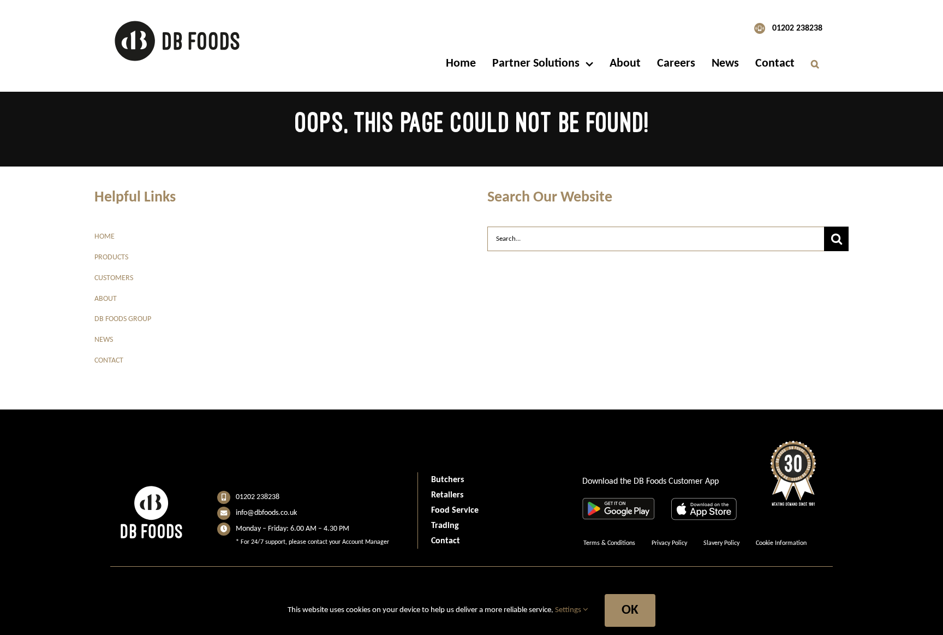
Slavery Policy (721, 543)
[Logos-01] (177, 19)
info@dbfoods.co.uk (266, 513)
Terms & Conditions (609, 543)
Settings (569, 610)
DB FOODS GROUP (122, 319)
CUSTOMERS (113, 278)
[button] (815, 64)
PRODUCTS (111, 257)
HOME (104, 237)
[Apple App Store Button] (704, 503)
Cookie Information (781, 543)
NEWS (103, 340)
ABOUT (105, 299)
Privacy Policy (669, 543)
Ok (630, 610)
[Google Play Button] (618, 503)
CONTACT (108, 361)
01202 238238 (797, 28)
